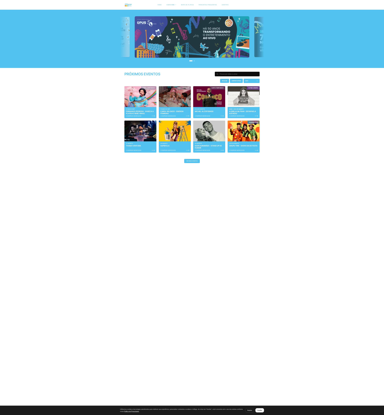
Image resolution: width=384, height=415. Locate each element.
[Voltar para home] (128, 4)
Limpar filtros (236, 81)
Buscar (224, 81)
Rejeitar (249, 410)
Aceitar (259, 410)
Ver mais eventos (192, 161)
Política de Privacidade (131, 411)
